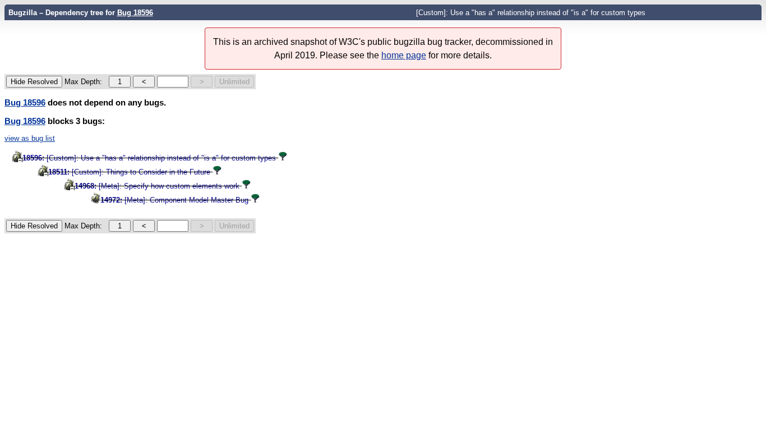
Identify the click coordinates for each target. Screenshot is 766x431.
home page (403, 55)
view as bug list (29, 138)
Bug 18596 (135, 12)
